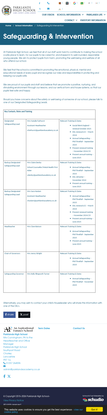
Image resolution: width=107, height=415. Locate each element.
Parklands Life (95, 14)
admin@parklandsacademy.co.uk (21, 369)
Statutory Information (93, 20)
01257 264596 (13, 363)
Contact (70, 20)
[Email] (49, 9)
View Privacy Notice (13, 400)
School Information (69, 14)
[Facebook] (40, 3)
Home (8, 25)
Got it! (94, 409)
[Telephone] (49, 3)
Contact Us (79, 328)
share (10, 314)
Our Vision (48, 14)
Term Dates (44, 328)
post (25, 314)
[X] (40, 9)
